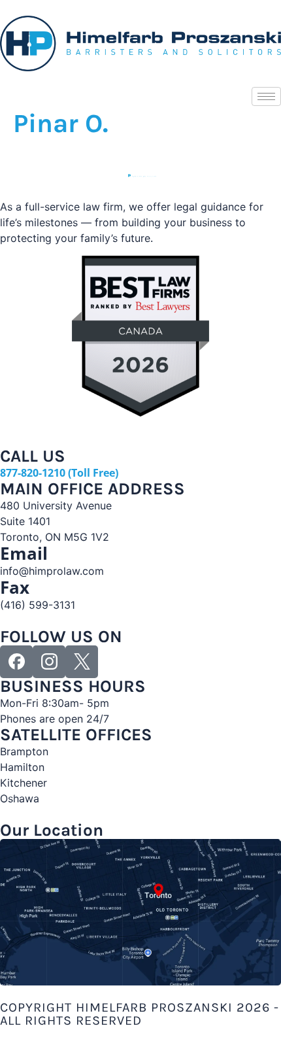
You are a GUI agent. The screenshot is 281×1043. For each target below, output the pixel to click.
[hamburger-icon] (266, 96)
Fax (14, 587)
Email (24, 553)
